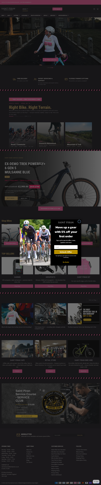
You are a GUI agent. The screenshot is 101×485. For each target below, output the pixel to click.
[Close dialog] (79, 221)
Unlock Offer (66, 252)
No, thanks (66, 262)
